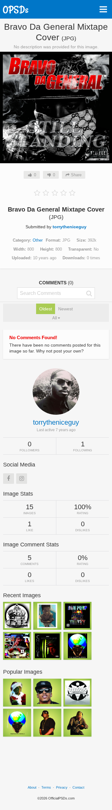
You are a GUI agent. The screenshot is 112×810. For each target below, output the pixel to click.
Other (38, 240)
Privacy (62, 787)
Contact (78, 787)
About (32, 787)
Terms (46, 787)
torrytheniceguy (69, 226)
